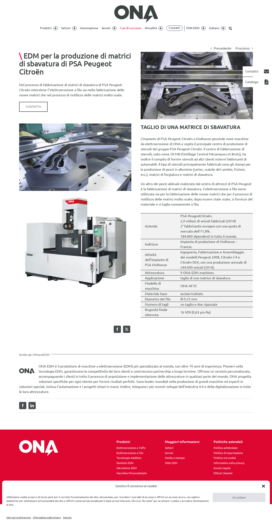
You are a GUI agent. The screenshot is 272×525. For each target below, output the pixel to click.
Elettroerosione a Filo (129, 452)
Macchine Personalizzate (131, 473)
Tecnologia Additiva (128, 457)
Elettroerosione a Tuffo (131, 447)
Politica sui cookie (225, 457)
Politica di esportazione (228, 452)
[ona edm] (136, 13)
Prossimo (242, 48)
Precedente (222, 48)
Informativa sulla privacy (47, 517)
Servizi (169, 452)
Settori (169, 447)
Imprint (67, 517)
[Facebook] (117, 329)
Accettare (239, 497)
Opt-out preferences (18, 517)
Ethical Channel (223, 473)
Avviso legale (222, 468)
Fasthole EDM (124, 462)
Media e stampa (175, 457)
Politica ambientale (226, 447)
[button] (263, 486)
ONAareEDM (41, 354)
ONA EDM (171, 462)
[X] (126, 329)
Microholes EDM (126, 468)
